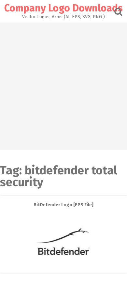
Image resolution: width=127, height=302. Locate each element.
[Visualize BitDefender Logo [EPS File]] (63, 268)
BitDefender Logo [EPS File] (63, 205)
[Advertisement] (63, 86)
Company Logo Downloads (63, 8)
